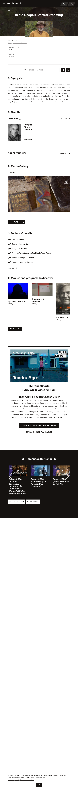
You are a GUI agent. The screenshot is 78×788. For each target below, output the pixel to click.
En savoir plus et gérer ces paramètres (21, 780)
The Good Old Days (65, 317)
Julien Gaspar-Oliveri (47, 396)
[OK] (39, 785)
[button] (66, 182)
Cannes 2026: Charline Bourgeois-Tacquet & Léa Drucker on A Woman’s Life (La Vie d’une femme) (16, 486)
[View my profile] (71, 4)
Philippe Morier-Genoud (17, 43)
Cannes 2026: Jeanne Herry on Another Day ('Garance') (37, 483)
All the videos (32, 502)
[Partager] (63, 70)
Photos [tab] (12, 172)
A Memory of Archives (38, 300)
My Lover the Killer (16, 301)
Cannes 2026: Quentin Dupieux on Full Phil (60, 481)
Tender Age (24, 396)
